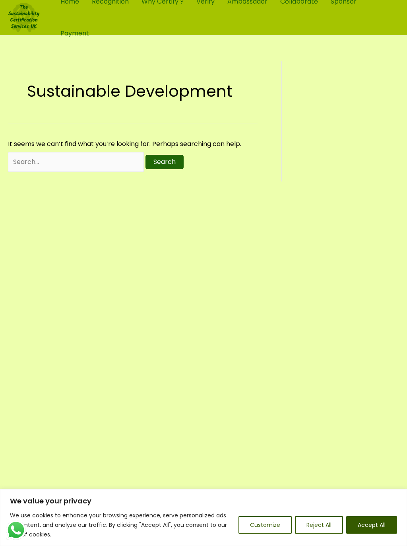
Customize (265, 525)
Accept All (372, 525)
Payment (74, 33)
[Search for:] (76, 161)
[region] (203, 517)
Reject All (318, 525)
